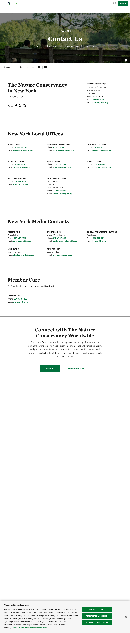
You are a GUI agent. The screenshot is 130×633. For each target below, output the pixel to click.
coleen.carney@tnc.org (23, 150)
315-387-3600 (59, 164)
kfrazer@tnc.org (99, 241)
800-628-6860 (20, 299)
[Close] (126, 617)
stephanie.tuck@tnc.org (23, 255)
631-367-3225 (59, 147)
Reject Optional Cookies (97, 616)
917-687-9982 (20, 238)
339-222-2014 (99, 238)
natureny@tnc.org (100, 102)
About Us (50, 368)
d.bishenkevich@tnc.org (63, 150)
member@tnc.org (20, 302)
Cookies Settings (96, 609)
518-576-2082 (20, 164)
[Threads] (33, 67)
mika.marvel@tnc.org (62, 167)
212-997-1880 (99, 99)
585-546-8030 (99, 164)
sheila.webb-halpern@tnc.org (65, 241)
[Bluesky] (39, 67)
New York (65, 31)
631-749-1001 (20, 181)
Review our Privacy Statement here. (30, 627)
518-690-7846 (59, 238)
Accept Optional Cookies (97, 622)
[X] (21, 67)
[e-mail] (45, 67)
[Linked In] (27, 67)
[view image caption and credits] (125, 59)
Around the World (77, 368)
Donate (123, 3)
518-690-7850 (20, 147)
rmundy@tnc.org (20, 184)
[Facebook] (15, 67)
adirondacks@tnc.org (22, 167)
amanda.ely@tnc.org (22, 241)
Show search (114, 3)
